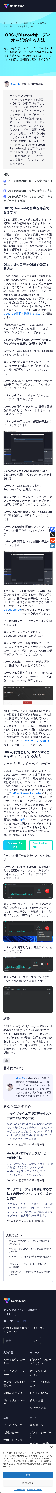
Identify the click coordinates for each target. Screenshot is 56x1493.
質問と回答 (36, 1400)
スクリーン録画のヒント (24, 23)
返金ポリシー (38, 1425)
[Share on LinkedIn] (52, 545)
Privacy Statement (34, 1489)
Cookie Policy (19, 1489)
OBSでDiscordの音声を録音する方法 (30, 190)
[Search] (35, 1340)
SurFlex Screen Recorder (25, 793)
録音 (22, 819)
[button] (51, 1447)
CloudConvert (12, 609)
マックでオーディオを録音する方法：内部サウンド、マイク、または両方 (29, 1193)
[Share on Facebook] (52, 529)
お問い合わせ (11, 1432)
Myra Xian (16, 84)
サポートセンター (14, 1439)
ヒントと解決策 (39, 1392)
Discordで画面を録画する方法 (21, 313)
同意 (28, 1475)
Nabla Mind (17, 5)
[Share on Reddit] (52, 540)
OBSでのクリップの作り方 (36, 740)
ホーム (6, 23)
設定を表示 (28, 1483)
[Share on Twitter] (52, 534)
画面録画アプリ (12, 1392)
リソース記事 (38, 1407)
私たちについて (12, 1425)
